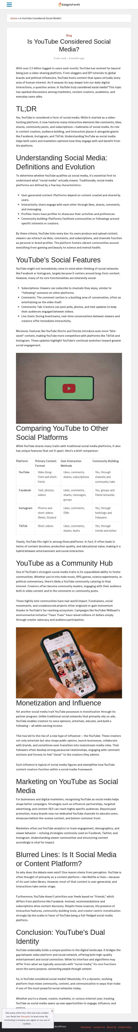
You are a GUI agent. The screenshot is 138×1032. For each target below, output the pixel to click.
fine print (25, 1016)
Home (13, 18)
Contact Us (99, 1027)
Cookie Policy (124, 1027)
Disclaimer (86, 1027)
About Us (111, 1027)
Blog (69, 35)
